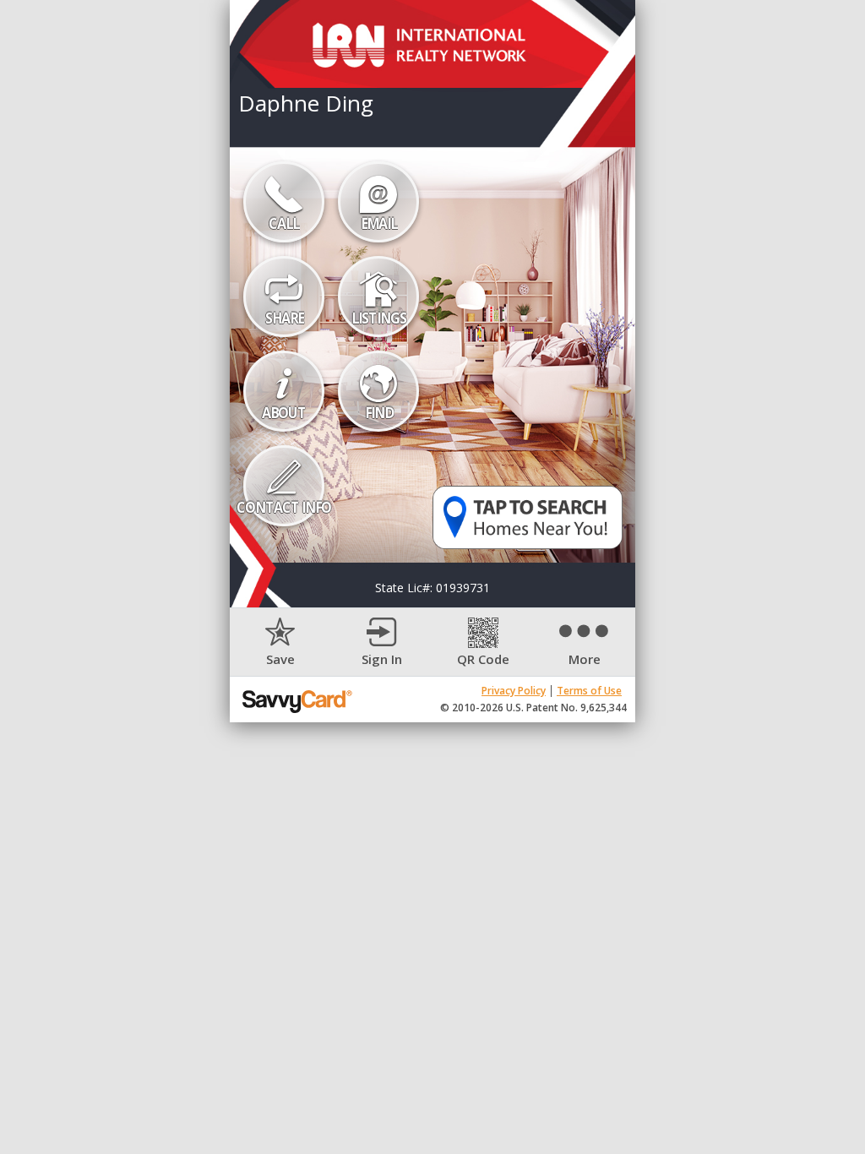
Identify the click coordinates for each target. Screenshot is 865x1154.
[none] (280, 642)
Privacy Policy (513, 690)
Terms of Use (589, 690)
